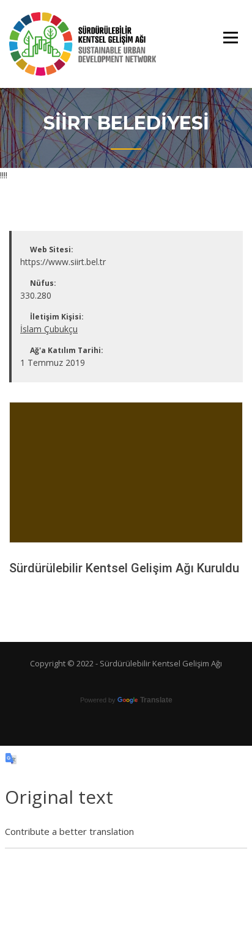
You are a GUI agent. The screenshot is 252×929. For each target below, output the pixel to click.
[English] (125, 680)
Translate (156, 700)
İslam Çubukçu (49, 329)
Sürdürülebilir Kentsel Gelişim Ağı (161, 663)
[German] (137, 680)
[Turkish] (113, 680)
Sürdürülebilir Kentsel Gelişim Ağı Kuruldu (124, 568)
